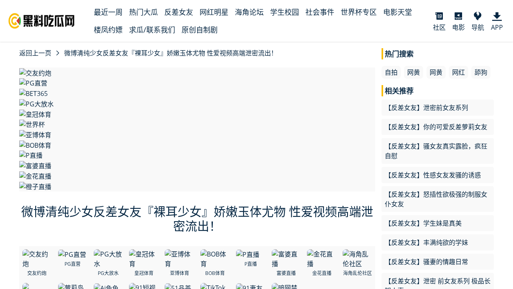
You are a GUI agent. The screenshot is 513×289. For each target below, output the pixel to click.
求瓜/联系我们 (152, 30)
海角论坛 (249, 12)
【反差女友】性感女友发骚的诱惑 (433, 175)
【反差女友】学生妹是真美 (423, 223)
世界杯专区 (359, 12)
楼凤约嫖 (108, 30)
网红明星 (214, 12)
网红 (458, 72)
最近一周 (108, 12)
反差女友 (178, 12)
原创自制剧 (200, 30)
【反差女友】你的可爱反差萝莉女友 (436, 126)
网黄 (413, 72)
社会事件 (319, 12)
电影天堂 (397, 12)
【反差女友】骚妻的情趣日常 (426, 261)
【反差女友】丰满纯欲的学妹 (426, 242)
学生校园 (284, 12)
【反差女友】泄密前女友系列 (426, 107)
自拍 (391, 72)
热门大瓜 (143, 12)
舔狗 (481, 72)
